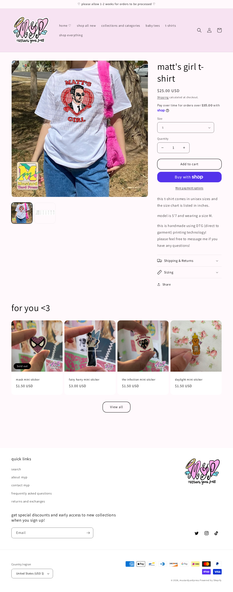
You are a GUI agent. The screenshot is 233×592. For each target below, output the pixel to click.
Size (159, 119)
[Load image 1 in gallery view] (21, 213)
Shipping (163, 97)
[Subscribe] (88, 533)
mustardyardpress (189, 580)
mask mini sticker (27, 379)
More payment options (189, 188)
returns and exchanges (28, 501)
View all (116, 407)
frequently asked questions (31, 493)
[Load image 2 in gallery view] (45, 213)
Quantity (163, 139)
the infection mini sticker (138, 379)
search (16, 469)
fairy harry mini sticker (84, 379)
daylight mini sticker (189, 379)
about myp (19, 477)
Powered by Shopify (211, 580)
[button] (199, 30)
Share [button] (166, 284)
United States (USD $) (30, 573)
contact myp (20, 485)
